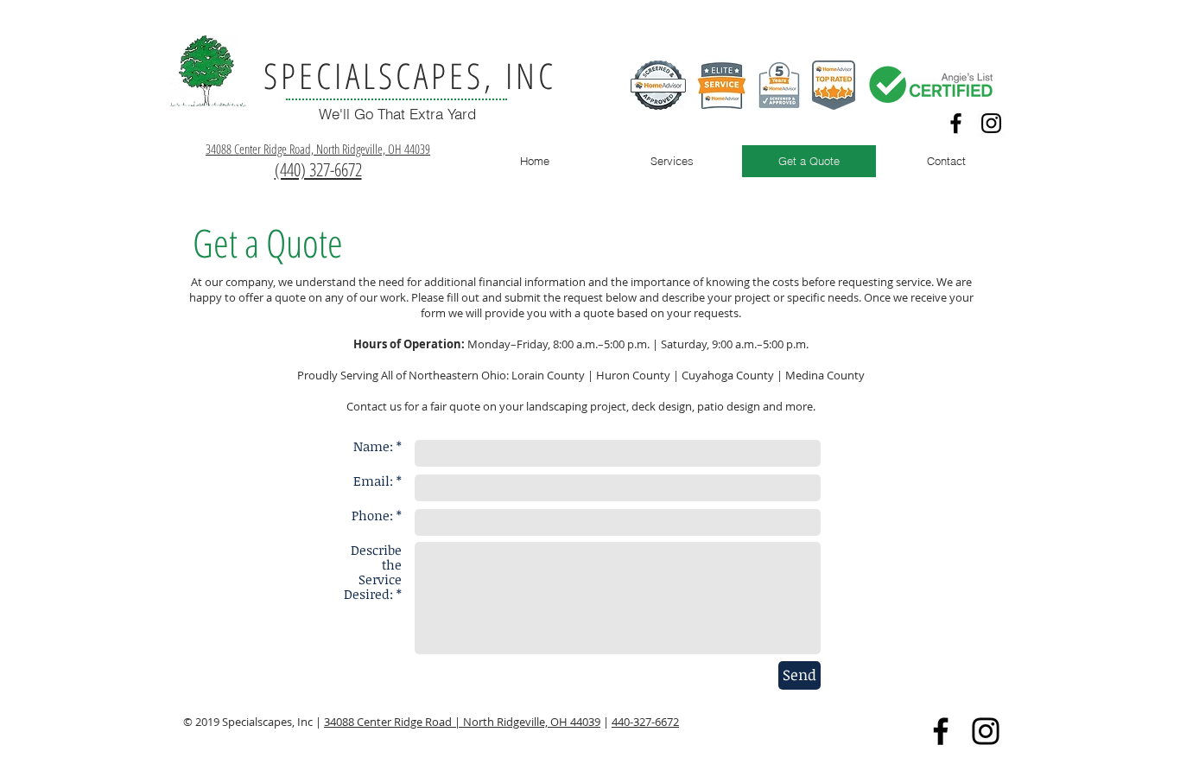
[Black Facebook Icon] (955, 123)
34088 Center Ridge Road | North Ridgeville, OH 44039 (462, 721)
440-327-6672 (645, 721)
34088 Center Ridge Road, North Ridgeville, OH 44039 (318, 148)
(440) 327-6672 (318, 169)
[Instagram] (991, 123)
